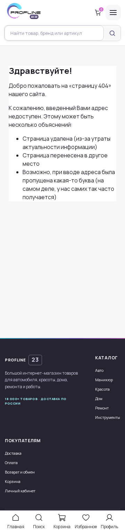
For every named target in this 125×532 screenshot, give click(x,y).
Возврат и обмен (20, 472)
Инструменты (107, 417)
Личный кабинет (20, 490)
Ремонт (102, 407)
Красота (102, 389)
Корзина (12, 481)
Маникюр (104, 379)
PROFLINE (22, 359)
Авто (99, 370)
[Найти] (112, 33)
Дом (98, 398)
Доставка (13, 453)
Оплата (11, 462)
